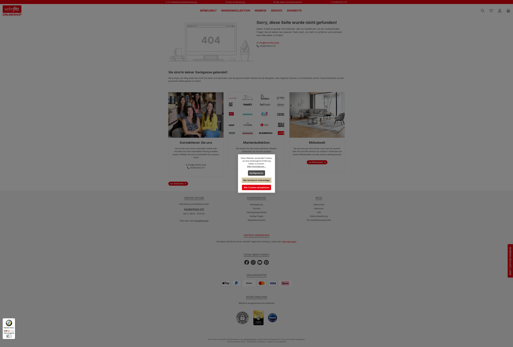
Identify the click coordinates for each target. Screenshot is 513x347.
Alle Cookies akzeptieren (256, 187)
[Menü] (13, 319)
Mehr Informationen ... (256, 166)
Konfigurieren (256, 173)
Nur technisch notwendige (256, 180)
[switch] (9, 336)
